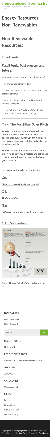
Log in (7, 400)
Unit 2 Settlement (12, 319)
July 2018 (8, 373)
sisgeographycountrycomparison (25, 3)
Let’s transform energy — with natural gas (22, 212)
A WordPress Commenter (16, 360)
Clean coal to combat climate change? (20, 184)
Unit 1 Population (12, 324)
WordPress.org (11, 414)
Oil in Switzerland (15, 223)
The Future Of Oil (10, 198)
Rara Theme (23, 433)
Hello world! (10, 347)
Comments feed (11, 409)
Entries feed (9, 405)
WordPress (43, 433)
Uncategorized (11, 387)
